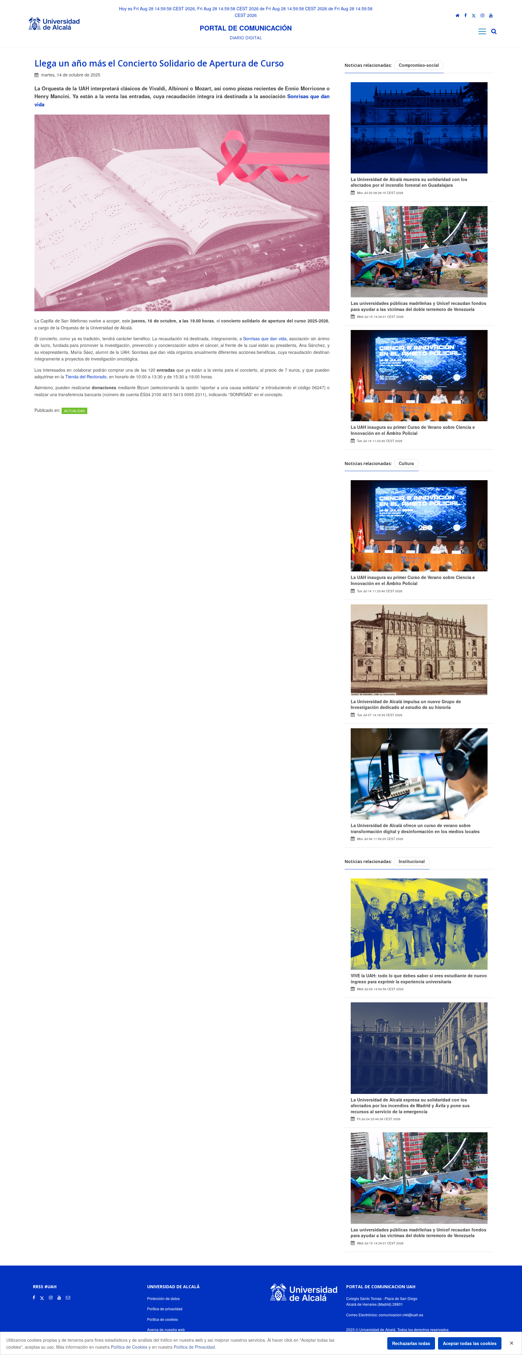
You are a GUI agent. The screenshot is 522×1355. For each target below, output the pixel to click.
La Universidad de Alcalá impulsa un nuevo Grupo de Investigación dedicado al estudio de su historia (406, 704)
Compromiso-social (419, 65)
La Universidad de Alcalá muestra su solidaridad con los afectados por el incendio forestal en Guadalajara (409, 182)
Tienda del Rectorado (86, 377)
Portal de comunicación (246, 28)
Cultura (406, 463)
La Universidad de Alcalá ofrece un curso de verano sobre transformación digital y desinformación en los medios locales (415, 828)
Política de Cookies (129, 1347)
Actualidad (74, 410)
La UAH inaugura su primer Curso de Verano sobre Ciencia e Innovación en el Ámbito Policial (413, 430)
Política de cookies (162, 1319)
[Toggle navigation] (482, 31)
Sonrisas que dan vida (264, 338)
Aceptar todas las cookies (470, 1343)
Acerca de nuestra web (166, 1329)
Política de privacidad (164, 1308)
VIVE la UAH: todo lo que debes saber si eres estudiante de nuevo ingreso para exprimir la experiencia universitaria (419, 978)
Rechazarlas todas (411, 1343)
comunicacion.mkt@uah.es (401, 1314)
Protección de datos (163, 1298)
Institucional (412, 861)
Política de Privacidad (194, 1347)
